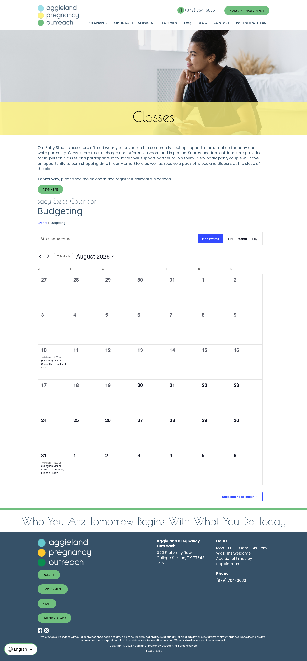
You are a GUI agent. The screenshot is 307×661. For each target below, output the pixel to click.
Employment (53, 589)
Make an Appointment (247, 11)
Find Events (210, 239)
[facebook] (41, 631)
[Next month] (48, 256)
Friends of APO (54, 618)
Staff (47, 604)
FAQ (187, 22)
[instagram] (47, 631)
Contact (221, 22)
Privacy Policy (153, 651)
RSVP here (50, 189)
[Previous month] (40, 256)
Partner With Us (251, 22)
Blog (202, 22)
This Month (63, 256)
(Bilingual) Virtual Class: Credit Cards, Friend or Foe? (52, 469)
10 (44, 349)
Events (42, 223)
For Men (169, 22)
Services (145, 22)
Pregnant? (98, 22)
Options (121, 22)
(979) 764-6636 (200, 10)
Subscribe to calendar (238, 496)
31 (44, 455)
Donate (49, 575)
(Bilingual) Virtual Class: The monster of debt (53, 364)
